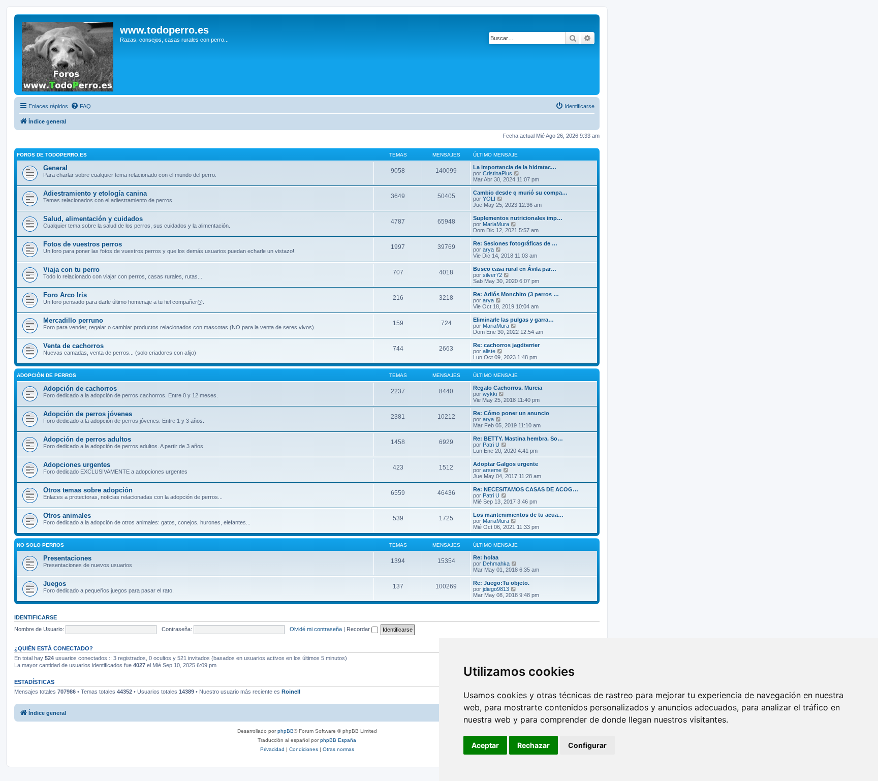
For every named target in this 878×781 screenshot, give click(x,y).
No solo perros (40, 545)
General (55, 168)
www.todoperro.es (164, 30)
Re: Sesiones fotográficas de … (515, 243)
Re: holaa (485, 557)
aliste (489, 351)
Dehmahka (496, 563)
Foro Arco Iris (65, 295)
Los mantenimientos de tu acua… (518, 515)
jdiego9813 (496, 589)
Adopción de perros (46, 375)
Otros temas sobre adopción (88, 490)
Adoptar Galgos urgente (505, 464)
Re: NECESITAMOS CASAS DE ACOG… (525, 489)
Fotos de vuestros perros (82, 244)
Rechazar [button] (533, 745)
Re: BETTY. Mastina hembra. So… (518, 438)
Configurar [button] (587, 745)
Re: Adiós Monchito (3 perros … (516, 294)
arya (488, 249)
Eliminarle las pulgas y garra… (513, 320)
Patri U (491, 445)
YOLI (489, 199)
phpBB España (338, 740)
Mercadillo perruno (73, 320)
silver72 (492, 275)
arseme (492, 470)
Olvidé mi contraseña (316, 629)
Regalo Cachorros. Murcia (507, 388)
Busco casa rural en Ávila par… (514, 269)
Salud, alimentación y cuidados (93, 219)
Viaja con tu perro (71, 269)
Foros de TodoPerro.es (52, 155)
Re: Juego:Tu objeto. (501, 583)
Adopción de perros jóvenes (87, 414)
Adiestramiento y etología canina (95, 193)
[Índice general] (68, 54)
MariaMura (496, 224)
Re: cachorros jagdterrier (506, 345)
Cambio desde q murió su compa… (520, 193)
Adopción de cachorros (80, 388)
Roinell (290, 692)
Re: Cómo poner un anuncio (511, 413)
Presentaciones (67, 558)
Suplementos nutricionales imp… (517, 218)
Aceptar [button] (485, 745)
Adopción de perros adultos (87, 439)
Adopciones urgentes (76, 464)
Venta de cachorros (73, 346)
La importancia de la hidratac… (514, 167)
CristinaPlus (497, 173)
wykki (490, 394)
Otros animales (67, 515)
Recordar (359, 629)
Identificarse (35, 617)
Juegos (54, 583)
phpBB (285, 731)
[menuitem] (81, 106)
